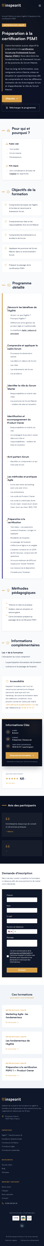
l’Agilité (13, 173)
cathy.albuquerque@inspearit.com (20, 704)
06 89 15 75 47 (27, 707)
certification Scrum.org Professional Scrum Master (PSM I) (20, 52)
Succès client (7, 1165)
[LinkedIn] (22, 1225)
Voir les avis (10, 783)
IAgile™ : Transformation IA (12, 1135)
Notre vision (6, 1187)
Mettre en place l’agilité (18, 16)
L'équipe (5, 1191)
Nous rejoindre (7, 1194)
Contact (5, 1198)
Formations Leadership (11, 1150)
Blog (3, 1168)
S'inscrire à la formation (20, 755)
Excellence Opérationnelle (12, 1139)
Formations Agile (8, 1146)
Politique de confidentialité (30, 1240)
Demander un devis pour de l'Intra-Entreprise (22, 762)
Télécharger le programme (22, 107)
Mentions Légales (11, 1240)
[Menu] (39, 5)
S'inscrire (10, 98)
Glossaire (5, 1172)
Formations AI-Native (10, 1143)
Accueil (4, 16)
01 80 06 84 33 (11, 1203)
